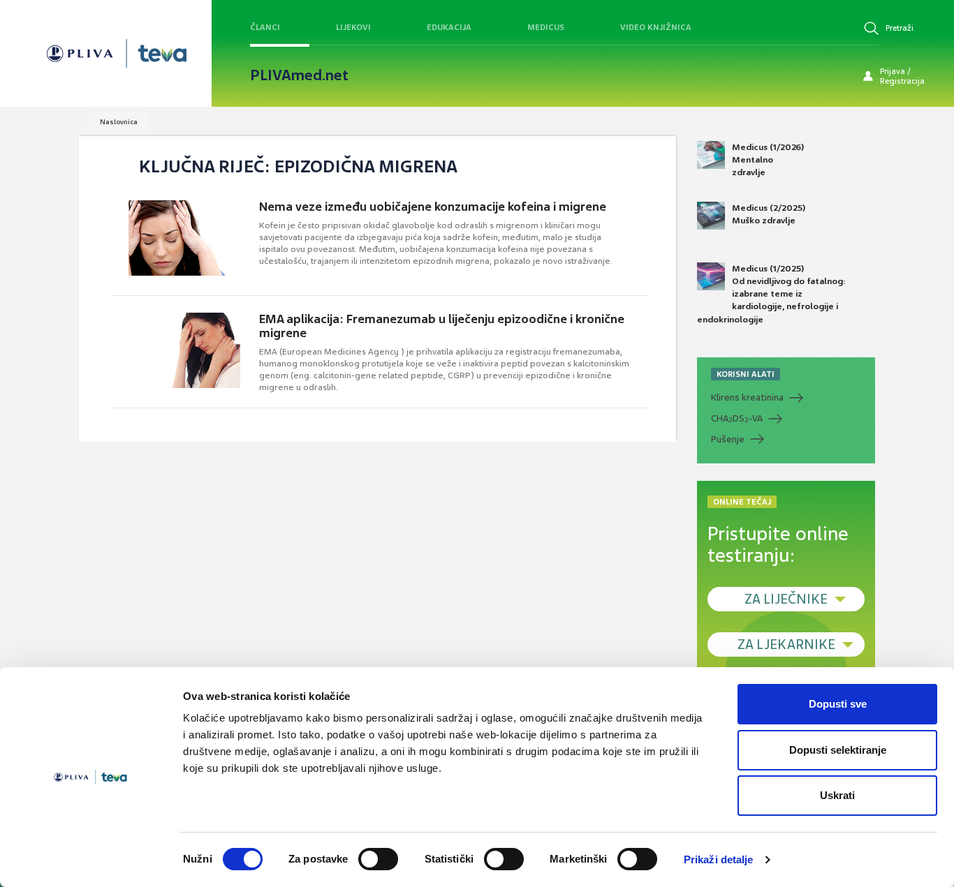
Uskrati (837, 795)
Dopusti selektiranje (837, 750)
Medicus (545, 27)
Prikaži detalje (719, 859)
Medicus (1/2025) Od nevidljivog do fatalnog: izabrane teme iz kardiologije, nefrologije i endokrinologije (771, 294)
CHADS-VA (737, 418)
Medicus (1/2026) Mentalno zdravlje (768, 160)
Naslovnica (119, 121)
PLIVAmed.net (299, 75)
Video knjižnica (655, 27)
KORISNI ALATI (746, 374)
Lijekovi (353, 27)
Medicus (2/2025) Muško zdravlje (768, 214)
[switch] (378, 859)
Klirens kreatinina (747, 397)
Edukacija (449, 27)
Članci (265, 27)
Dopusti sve (838, 704)
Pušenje (727, 439)
